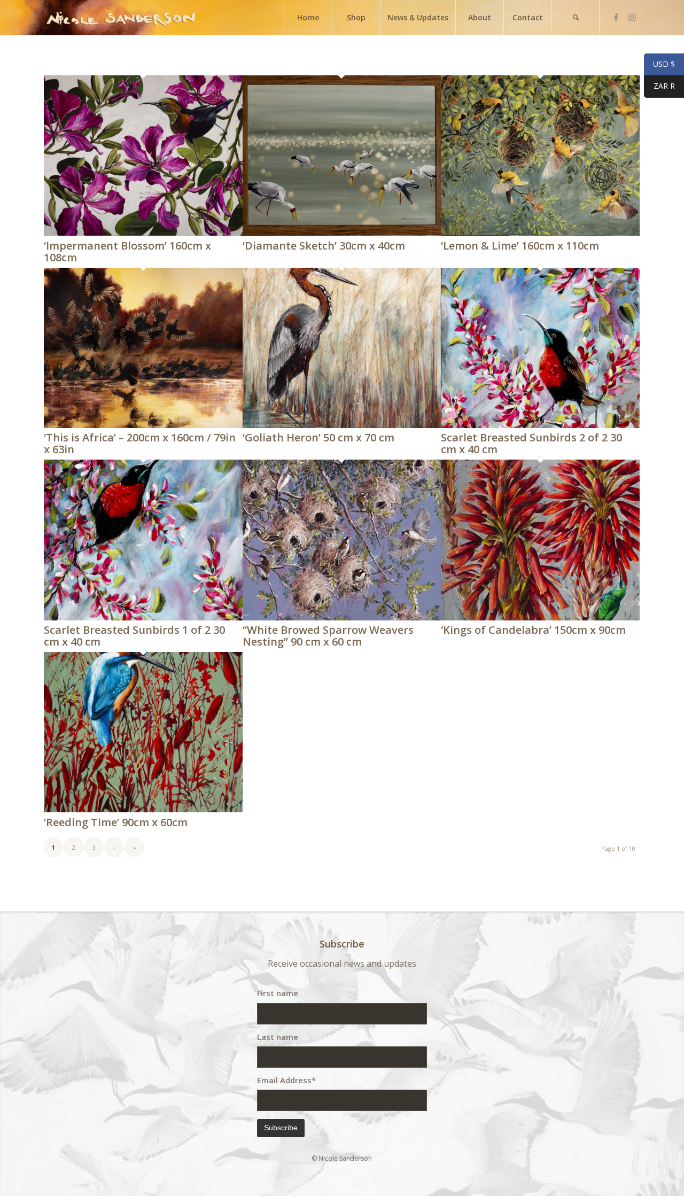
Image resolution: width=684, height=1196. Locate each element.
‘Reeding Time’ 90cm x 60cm (116, 822)
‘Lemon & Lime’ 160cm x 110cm (520, 245)
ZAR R (659, 86)
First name (277, 993)
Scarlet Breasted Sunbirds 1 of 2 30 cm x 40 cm (134, 636)
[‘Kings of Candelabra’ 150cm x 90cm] (540, 617)
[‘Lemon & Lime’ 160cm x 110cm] (540, 232)
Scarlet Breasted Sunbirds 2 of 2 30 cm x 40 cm (531, 443)
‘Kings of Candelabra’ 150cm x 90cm (533, 630)
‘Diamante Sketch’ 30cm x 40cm (324, 245)
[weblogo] (121, 17)
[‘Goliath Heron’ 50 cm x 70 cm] (342, 425)
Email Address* (286, 1080)
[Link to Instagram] (632, 17)
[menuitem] (308, 17)
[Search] (575, 17)
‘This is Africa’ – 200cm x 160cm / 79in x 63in (140, 443)
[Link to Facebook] (616, 17)
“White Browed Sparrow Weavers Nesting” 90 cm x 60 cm (328, 636)
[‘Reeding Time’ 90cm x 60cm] (143, 809)
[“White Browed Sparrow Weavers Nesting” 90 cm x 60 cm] (342, 617)
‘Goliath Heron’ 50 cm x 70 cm (318, 437)
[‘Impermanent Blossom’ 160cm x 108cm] (143, 232)
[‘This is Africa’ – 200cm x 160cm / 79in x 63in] (143, 425)
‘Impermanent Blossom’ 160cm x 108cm (127, 251)
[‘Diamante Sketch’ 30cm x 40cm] (342, 232)
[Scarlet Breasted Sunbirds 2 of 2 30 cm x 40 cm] (540, 425)
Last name (277, 1036)
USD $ (659, 64)
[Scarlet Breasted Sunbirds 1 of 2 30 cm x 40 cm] (143, 617)
